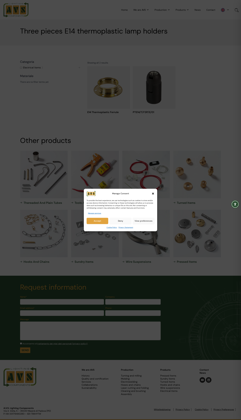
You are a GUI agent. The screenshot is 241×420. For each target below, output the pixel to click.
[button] (153, 193)
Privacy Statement (126, 227)
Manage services (94, 213)
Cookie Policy (112, 227)
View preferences (143, 221)
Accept (97, 221)
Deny (120, 221)
